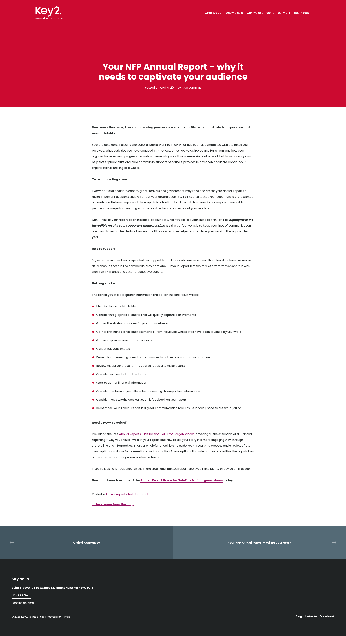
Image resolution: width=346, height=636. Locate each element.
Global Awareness (86, 543)
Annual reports (116, 494)
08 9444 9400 (21, 595)
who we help (234, 13)
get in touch (302, 13)
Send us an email (23, 603)
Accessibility (54, 617)
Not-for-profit (138, 494)
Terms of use (36, 617)
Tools (67, 617)
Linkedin (311, 616)
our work (284, 13)
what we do (213, 13)
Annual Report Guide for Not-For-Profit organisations (156, 434)
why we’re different (260, 13)
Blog (299, 616)
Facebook (327, 616)
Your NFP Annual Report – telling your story (259, 543)
